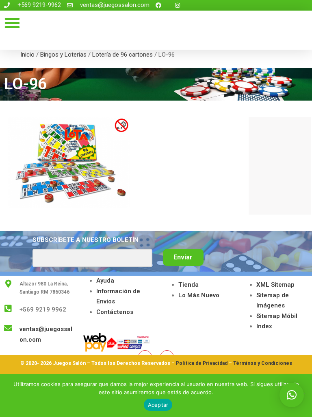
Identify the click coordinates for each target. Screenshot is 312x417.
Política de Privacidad (202, 363)
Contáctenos (114, 312)
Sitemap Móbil (276, 316)
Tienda (188, 284)
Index (264, 326)
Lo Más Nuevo (198, 295)
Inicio (27, 54)
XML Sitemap (275, 284)
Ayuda (105, 280)
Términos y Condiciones (262, 363)
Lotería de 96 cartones (122, 54)
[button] (12, 23)
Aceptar (158, 405)
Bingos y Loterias (63, 54)
